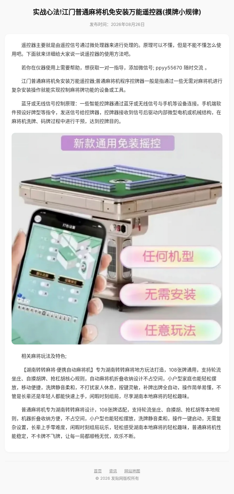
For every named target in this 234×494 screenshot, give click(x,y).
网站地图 (132, 470)
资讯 (113, 470)
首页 (98, 470)
